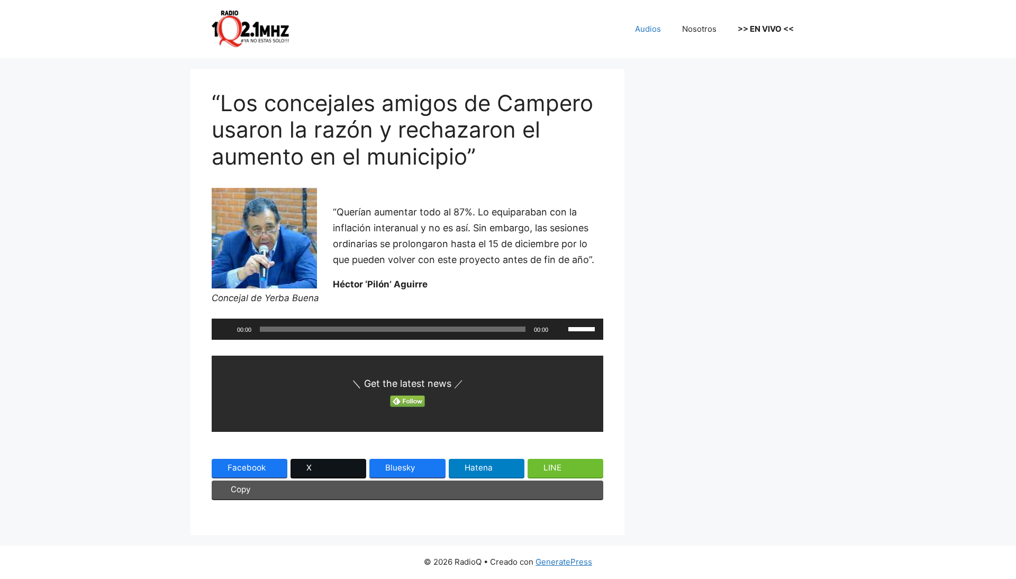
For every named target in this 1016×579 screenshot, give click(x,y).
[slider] (583, 328)
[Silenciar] (560, 329)
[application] (407, 329)
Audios (648, 29)
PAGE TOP (985, 552)
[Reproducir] (225, 329)
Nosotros (699, 29)
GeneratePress (564, 562)
